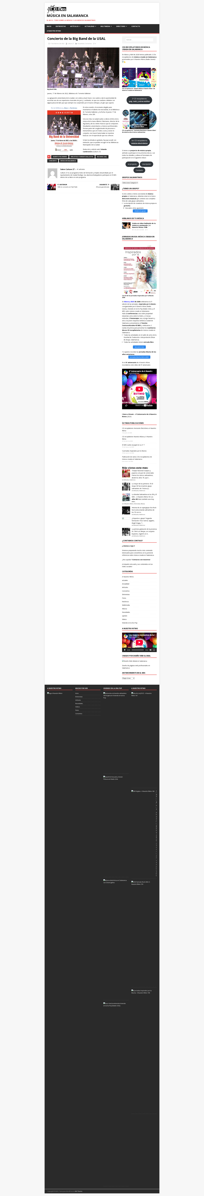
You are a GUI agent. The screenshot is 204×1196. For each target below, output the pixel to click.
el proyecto (132, 164)
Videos (124, 619)
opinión (124, 616)
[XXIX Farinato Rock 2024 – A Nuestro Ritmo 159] (143, 884)
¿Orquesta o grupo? (138, 518)
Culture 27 (70, 44)
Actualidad (89, 26)
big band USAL (102, 157)
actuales (125, 580)
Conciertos (88, 44)
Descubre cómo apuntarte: (134, 208)
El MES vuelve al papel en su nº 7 (133, 445)
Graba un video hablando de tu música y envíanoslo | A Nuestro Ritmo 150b (144, 225)
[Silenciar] (150, 650)
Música (143, 504)
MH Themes (78, 1191)
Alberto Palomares (60, 157)
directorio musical (129, 199)
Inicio (49, 26)
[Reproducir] (125, 650)
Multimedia (105, 26)
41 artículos (81, 169)
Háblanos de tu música (133, 218)
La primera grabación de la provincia (144, 529)
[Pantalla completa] (154, 650)
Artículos (74, 26)
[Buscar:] (139, 40)
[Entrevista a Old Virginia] (115, 698)
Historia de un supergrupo (141, 508)
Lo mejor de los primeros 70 (141, 484)
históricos (132, 480)
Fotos (124, 598)
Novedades (126, 612)
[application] (139, 642)
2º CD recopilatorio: (139, 100)
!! (141, 560)
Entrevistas (61, 26)
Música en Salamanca (68, 161)
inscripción (146, 164)
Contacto (135, 26)
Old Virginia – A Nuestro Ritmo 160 (156, 814)
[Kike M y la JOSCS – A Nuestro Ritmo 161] (143, 695)
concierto (53, 161)
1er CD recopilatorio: (139, 141)
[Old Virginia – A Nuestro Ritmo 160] (142, 791)
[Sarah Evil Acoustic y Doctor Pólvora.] (115, 779)
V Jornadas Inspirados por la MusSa (134, 451)
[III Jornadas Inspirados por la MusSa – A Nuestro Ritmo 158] (143, 993)
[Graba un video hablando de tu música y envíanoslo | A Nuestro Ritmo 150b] (126, 228)
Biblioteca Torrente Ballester (82, 157)
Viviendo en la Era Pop (129, 623)
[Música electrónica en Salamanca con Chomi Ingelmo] (115, 883)
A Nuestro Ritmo (54, 31)
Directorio (120, 26)
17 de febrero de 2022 (57, 44)
